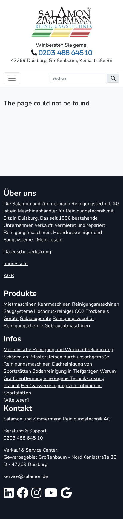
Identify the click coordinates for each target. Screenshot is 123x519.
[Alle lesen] (16, 400)
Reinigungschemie (23, 325)
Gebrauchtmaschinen (67, 325)
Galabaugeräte (35, 318)
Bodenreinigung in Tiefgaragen (65, 371)
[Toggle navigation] (12, 78)
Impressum (16, 263)
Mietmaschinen (20, 304)
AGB (9, 275)
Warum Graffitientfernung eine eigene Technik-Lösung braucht (60, 378)
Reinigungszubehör (73, 318)
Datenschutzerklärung (27, 251)
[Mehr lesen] (49, 239)
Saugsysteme (18, 311)
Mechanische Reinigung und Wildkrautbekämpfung (58, 349)
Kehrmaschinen (54, 304)
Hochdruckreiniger (53, 311)
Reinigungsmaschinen (95, 304)
